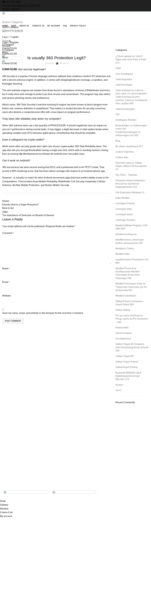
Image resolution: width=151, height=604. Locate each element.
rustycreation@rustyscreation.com (22, 5)
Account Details (99, 471)
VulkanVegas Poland (126, 367)
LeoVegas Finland (125, 203)
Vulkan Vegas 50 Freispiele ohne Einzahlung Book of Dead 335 (131, 347)
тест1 (118, 390)
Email (6, 282)
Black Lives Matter (70, 476)
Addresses (96, 466)
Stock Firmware (123, 333)
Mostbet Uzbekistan (125, 295)
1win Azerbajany (124, 74)
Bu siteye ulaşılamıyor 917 (129, 146)
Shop (35, 456)
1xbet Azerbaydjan (125, 109)
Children (66, 471)
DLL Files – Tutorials (126, 175)
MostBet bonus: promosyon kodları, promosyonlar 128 (129, 241)
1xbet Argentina (123, 79)
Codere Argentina (124, 152)
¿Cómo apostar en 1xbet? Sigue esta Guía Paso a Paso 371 (130, 59)
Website (6, 295)
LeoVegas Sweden (125, 220)
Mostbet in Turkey (124, 248)
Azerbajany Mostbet (125, 120)
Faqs (35, 471)
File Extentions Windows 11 (130, 192)
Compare (125, 456)
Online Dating (122, 310)
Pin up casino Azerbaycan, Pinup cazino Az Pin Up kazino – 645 (131, 318)
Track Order (126, 451)
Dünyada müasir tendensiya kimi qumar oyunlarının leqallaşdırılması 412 (130, 183)
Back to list (8, 208)
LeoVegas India (123, 209)
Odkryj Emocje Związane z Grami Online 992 (129, 303)
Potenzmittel (121, 327)
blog (117, 140)
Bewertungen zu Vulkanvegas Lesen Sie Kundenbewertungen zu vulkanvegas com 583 (131, 130)
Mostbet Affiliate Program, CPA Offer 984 (131, 227)
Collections (67, 461)
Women (66, 451)
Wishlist (95, 476)
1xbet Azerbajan (123, 84)
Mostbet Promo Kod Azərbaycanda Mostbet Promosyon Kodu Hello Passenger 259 (127, 273)
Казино (119, 385)
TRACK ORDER (11, 9)
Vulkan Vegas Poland (126, 361)
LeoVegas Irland (124, 214)
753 (117, 114)
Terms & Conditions (130, 461)
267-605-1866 (13, 2)
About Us (37, 461)
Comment (8, 233)
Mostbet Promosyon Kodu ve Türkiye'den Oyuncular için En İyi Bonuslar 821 (131, 286)
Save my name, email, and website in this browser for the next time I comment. (42, 313)
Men (64, 466)
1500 (118, 68)
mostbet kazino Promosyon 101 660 (131, 261)
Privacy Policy (39, 476)
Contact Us (38, 466)
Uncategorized (17, 47)
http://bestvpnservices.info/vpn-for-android (40, 154)
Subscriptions (98, 461)
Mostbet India (122, 254)
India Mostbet (122, 198)
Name (6, 268)
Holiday (65, 456)
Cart (123, 471)
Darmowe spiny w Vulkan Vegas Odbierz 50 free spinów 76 (131, 166)
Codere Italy (121, 157)
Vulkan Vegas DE (124, 356)
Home (4, 47)
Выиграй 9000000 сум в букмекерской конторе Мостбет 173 (128, 376)
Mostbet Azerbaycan (126, 234)
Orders (95, 456)
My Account (97, 451)
